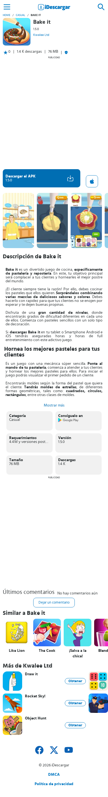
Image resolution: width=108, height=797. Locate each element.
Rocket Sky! (35, 696)
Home (6, 15)
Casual (20, 15)
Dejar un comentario (54, 602)
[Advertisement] (54, 112)
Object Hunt (35, 718)
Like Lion (17, 651)
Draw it (31, 674)
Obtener (75, 681)
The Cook (47, 651)
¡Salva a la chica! (77, 653)
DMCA (54, 775)
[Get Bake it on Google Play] (68, 421)
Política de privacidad (54, 784)
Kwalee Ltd (41, 34)
